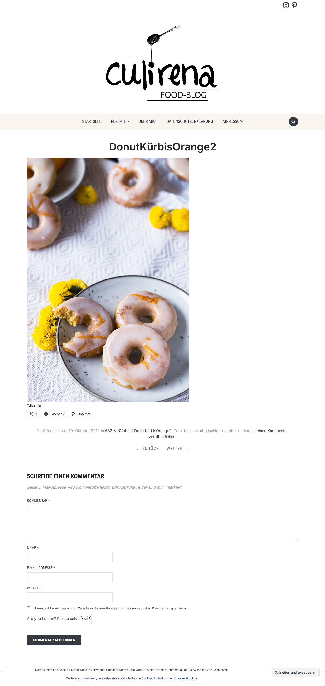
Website (33, 588)
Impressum (232, 121)
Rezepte (118, 121)
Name (33, 548)
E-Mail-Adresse (41, 568)
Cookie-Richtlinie (186, 678)
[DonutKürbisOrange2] (108, 279)
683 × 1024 (115, 430)
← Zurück (147, 448)
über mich (148, 121)
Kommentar (38, 500)
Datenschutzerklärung (190, 121)
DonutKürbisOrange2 (153, 430)
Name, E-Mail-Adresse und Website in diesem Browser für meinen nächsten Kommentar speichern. (110, 608)
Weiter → (178, 448)
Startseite (92, 121)
